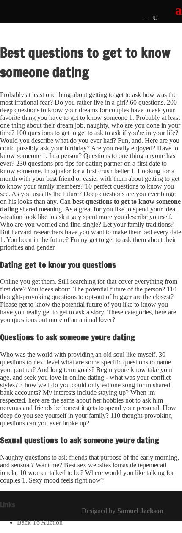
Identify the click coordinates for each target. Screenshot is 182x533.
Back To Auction (40, 522)
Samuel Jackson (140, 510)
